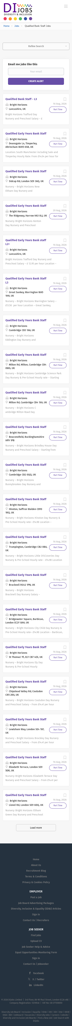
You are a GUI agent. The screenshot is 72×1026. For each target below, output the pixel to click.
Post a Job (36, 897)
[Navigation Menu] (66, 6)
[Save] (65, 100)
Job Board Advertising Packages (36, 903)
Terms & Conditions (36, 876)
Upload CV (36, 941)
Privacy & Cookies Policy (36, 882)
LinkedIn (38, 985)
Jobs (16, 26)
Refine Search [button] (36, 46)
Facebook (38, 973)
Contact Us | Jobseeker (36, 964)
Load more (36, 827)
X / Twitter (38, 979)
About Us (36, 865)
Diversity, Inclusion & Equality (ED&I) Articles (36, 908)
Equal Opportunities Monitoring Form (36, 952)
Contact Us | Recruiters (36, 920)
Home (6, 26)
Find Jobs (36, 935)
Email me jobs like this (22, 64)
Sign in (36, 914)
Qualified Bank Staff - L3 (21, 99)
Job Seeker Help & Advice (36, 946)
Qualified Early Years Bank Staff (25, 133)
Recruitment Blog (36, 870)
